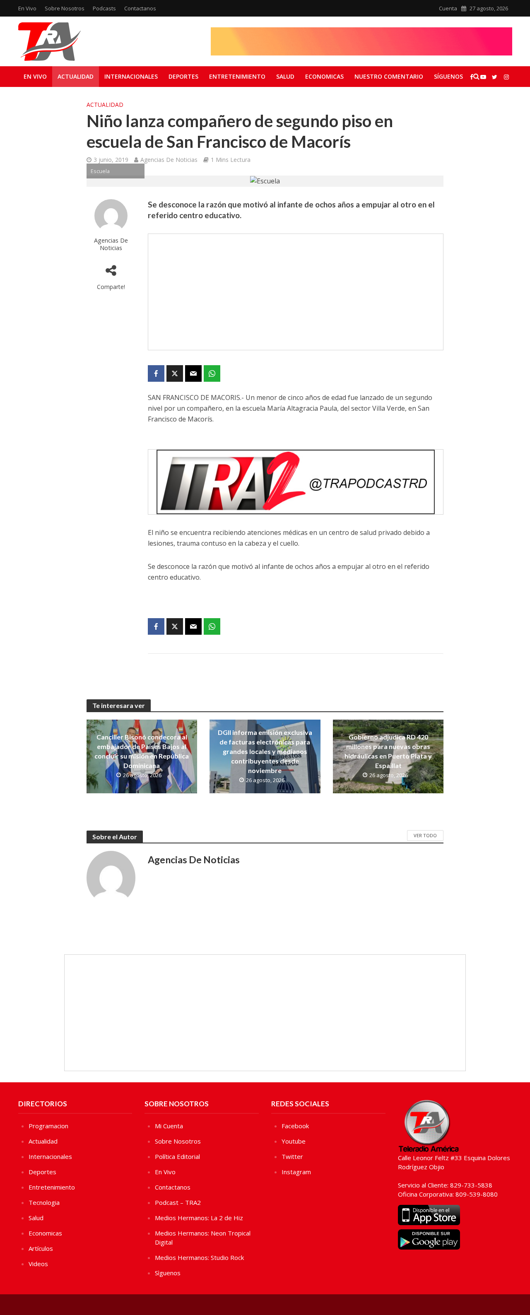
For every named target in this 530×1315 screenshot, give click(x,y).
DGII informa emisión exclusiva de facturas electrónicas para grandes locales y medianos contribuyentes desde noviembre (265, 751)
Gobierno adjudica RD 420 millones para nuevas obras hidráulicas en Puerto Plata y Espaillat (388, 751)
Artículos (41, 1248)
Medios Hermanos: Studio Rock (199, 1257)
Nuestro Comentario (388, 76)
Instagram (296, 1172)
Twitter (292, 1156)
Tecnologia (44, 1202)
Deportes (183, 76)
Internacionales (131, 76)
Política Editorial (177, 1156)
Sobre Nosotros (64, 8)
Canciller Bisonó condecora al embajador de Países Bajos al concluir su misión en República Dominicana (141, 751)
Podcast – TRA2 (178, 1202)
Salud (285, 76)
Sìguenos (168, 1273)
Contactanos (140, 8)
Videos (38, 1264)
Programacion (48, 1126)
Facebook (295, 1126)
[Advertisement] (296, 292)
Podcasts (104, 8)
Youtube (294, 1141)
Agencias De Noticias (169, 160)
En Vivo (27, 8)
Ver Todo (425, 835)
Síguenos (448, 76)
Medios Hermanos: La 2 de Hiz (199, 1218)
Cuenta (448, 8)
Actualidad (76, 76)
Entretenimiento (237, 76)
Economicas (324, 76)
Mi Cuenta (169, 1126)
